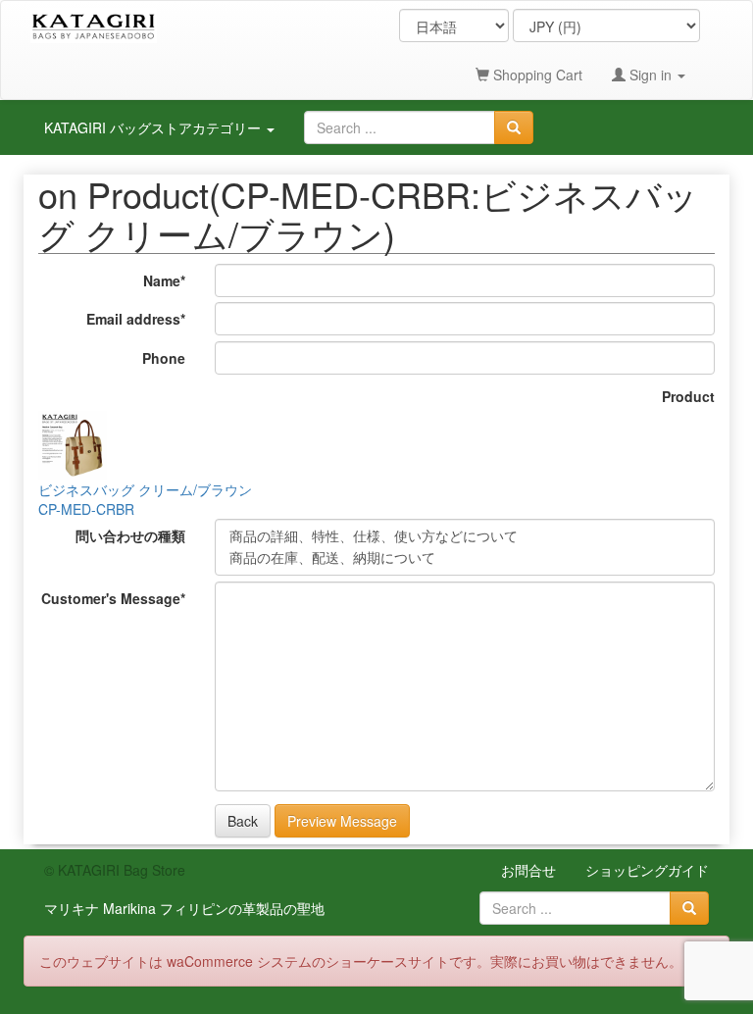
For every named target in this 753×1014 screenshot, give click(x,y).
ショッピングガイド (647, 870)
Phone (163, 358)
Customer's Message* (113, 598)
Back (242, 821)
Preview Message (342, 821)
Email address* (135, 319)
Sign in (651, 74)
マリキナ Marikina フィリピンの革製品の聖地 (184, 908)
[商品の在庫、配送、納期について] (464, 558)
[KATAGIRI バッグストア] (94, 25)
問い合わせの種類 (130, 535)
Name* (164, 280)
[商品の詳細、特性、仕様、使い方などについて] (464, 536)
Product (688, 396)
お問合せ (528, 870)
